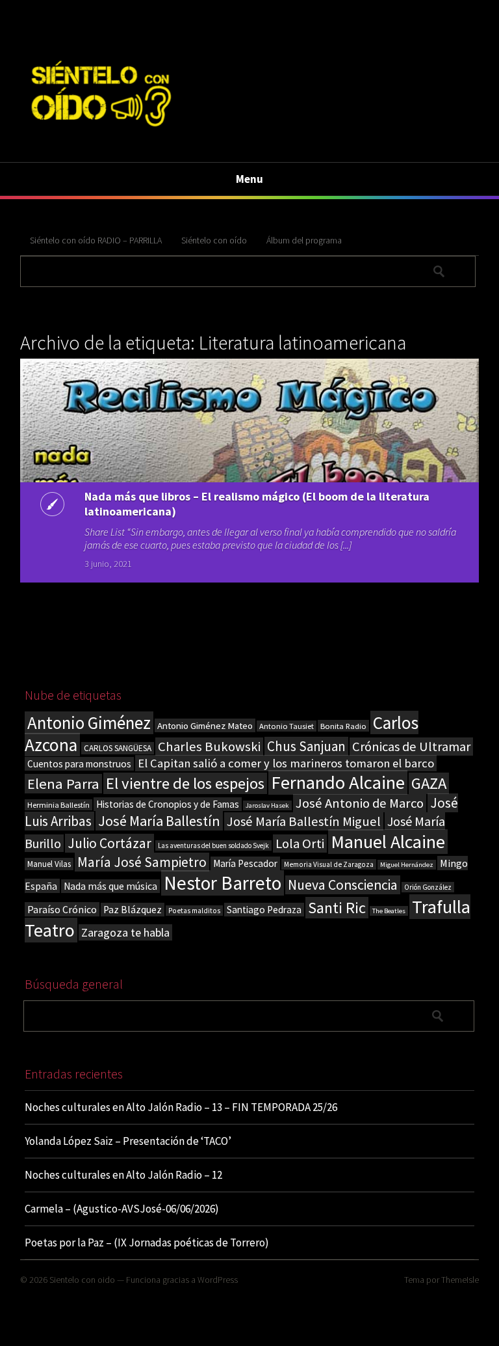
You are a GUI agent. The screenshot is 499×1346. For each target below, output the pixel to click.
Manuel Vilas (49, 864)
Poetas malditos (194, 910)
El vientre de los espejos (185, 783)
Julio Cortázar (109, 843)
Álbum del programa (304, 240)
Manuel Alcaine (388, 841)
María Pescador (245, 863)
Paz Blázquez (132, 909)
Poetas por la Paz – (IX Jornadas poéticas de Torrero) (147, 1242)
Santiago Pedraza (264, 909)
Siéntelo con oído (214, 240)
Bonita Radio (343, 726)
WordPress (218, 1279)
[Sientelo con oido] (99, 132)
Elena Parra (63, 784)
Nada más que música (110, 886)
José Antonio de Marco (360, 803)
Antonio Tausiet (286, 726)
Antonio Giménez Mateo (205, 725)
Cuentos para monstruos (79, 764)
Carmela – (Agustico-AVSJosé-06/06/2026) (122, 1209)
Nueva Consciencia (343, 885)
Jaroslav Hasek (267, 805)
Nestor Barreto (222, 883)
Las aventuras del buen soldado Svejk (213, 845)
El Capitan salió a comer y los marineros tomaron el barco (286, 763)
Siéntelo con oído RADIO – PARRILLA (96, 240)
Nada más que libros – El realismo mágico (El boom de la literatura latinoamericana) (256, 504)
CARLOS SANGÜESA (117, 748)
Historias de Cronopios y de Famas (167, 804)
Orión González (428, 887)
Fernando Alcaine (338, 782)
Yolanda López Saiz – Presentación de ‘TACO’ (128, 1141)
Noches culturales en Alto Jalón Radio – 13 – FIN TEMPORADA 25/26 (181, 1107)
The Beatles (388, 911)
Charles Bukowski (209, 746)
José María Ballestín (159, 821)
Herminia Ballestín (58, 805)
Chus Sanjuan (306, 746)
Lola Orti (299, 843)
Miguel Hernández (406, 864)
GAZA (428, 783)
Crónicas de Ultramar (411, 746)
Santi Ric (337, 908)
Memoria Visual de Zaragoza (329, 864)
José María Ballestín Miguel (304, 821)
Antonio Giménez (89, 723)
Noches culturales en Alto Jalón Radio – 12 (123, 1175)
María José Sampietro (142, 862)
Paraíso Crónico (62, 909)
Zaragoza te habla (125, 932)
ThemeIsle (460, 1279)
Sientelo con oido (82, 1279)
